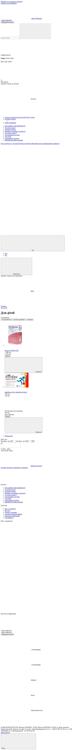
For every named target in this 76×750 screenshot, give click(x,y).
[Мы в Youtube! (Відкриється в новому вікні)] (15, 174)
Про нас (3, 143)
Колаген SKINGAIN (12, 350)
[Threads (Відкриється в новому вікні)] (45, 234)
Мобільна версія (36, 466)
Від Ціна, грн (5, 441)
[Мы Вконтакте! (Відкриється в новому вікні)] (15, 159)
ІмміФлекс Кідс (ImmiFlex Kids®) (16, 392)
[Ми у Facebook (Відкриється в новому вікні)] (45, 159)
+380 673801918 (6, 20)
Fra (6, 255)
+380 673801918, (36, 18)
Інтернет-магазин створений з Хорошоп (14, 467)
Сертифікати (55, 143)
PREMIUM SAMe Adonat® (14, 140)
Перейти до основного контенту (12, 1)
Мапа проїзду (5, 732)
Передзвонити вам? (7, 22)
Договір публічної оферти (27, 143)
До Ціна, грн (20, 441)
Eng (6, 253)
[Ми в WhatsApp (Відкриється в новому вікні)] (15, 219)
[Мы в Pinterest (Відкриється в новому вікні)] (45, 189)
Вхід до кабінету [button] (10, 509)
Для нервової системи (12, 135)
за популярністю (6, 319)
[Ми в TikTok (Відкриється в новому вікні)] (15, 234)
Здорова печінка (10, 129)
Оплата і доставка (12, 143)
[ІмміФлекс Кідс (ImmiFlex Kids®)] (40, 380)
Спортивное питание (12, 138)
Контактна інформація (43, 143)
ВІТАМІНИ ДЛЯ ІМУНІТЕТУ (15, 126)
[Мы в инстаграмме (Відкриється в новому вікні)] (15, 189)
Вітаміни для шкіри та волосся (15, 131)
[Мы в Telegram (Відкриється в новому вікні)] (15, 204)
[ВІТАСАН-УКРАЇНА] (11, 447)
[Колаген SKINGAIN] (40, 334)
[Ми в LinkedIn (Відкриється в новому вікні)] (45, 219)
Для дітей (8, 137)
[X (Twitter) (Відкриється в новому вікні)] (45, 174)
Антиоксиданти (10, 128)
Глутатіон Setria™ (11, 133)
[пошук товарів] (35, 31)
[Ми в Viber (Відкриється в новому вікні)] (45, 204)
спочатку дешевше (19, 319)
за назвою (30, 319)
